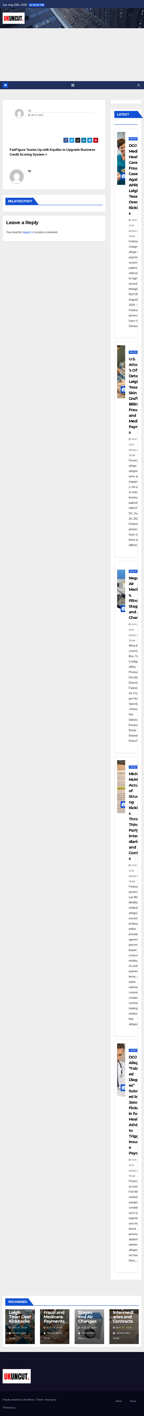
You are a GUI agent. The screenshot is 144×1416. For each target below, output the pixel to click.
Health (133, 139)
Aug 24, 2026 (124, 1327)
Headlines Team (135, 234)
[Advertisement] (72, 54)
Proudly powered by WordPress (19, 1399)
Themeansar (9, 1407)
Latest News (136, 767)
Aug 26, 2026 (89, 1327)
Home (119, 1401)
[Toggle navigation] (73, 85)
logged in (28, 232)
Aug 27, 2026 (19, 1327)
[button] (138, 85)
